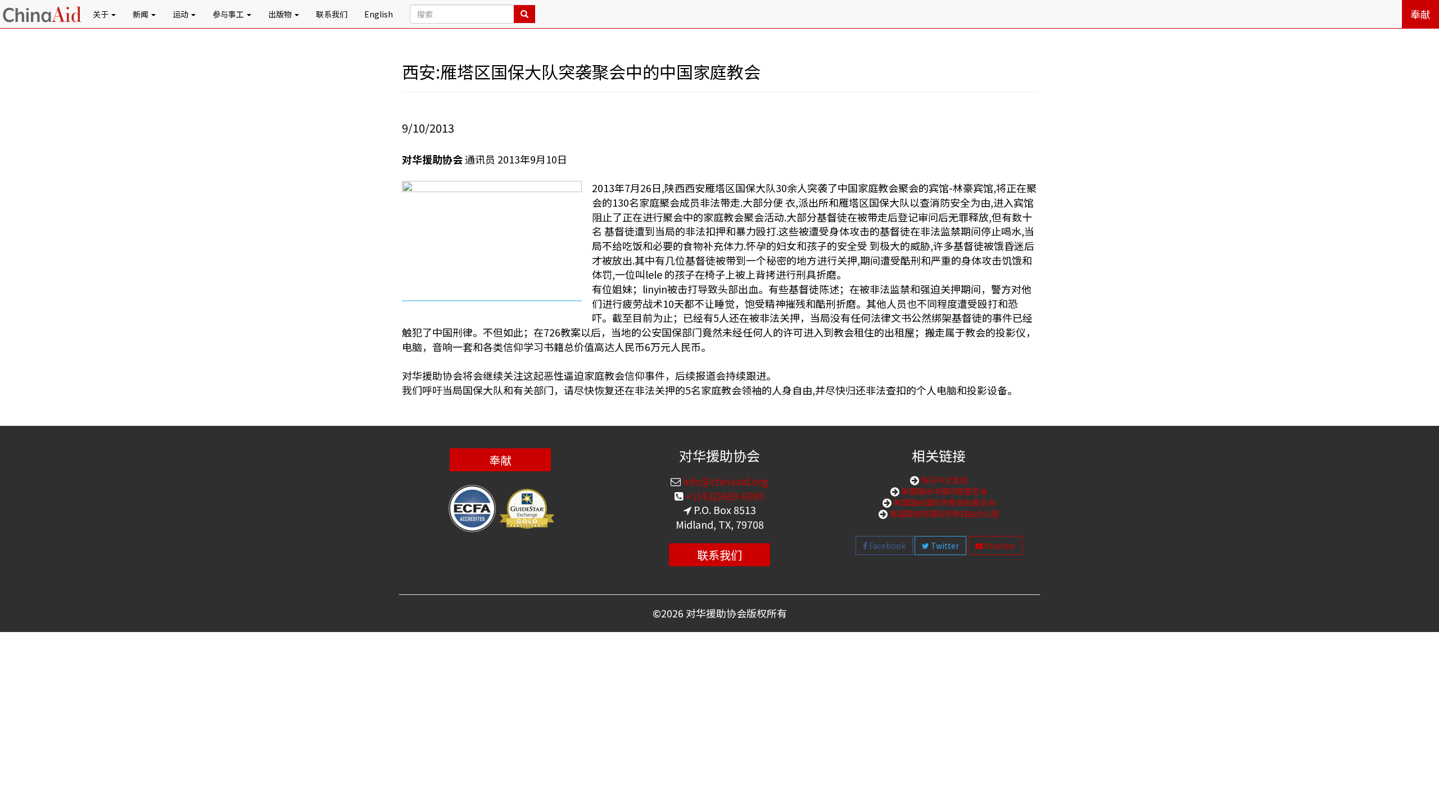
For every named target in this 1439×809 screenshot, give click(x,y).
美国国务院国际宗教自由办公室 (943, 513)
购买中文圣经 (943, 479)
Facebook (886, 545)
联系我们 (331, 14)
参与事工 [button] (229, 14)
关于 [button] (101, 14)
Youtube (999, 545)
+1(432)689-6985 (723, 495)
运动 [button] (181, 14)
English (378, 14)
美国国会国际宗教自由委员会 (943, 502)
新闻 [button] (141, 14)
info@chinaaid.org (724, 481)
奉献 (1420, 14)
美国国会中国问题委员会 (943, 491)
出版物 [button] (280, 14)
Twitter (944, 545)
